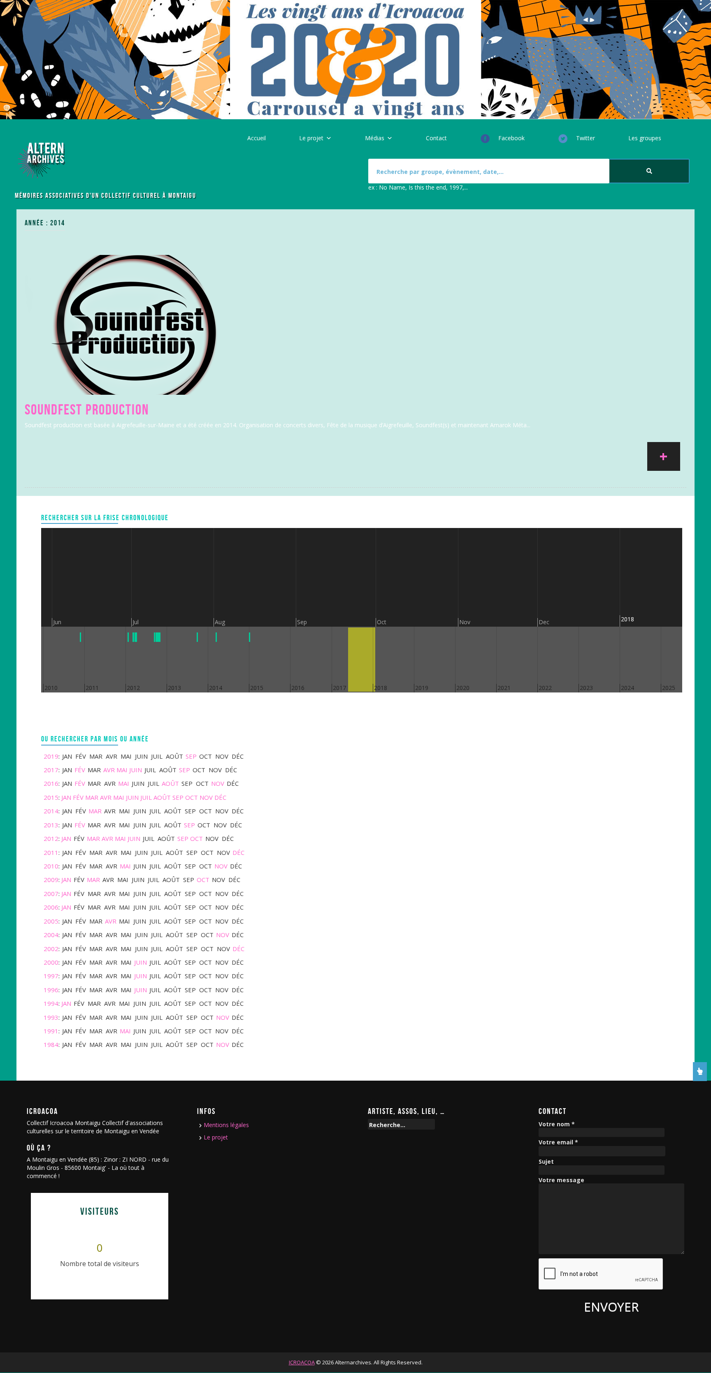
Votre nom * (557, 1124)
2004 (51, 935)
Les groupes (644, 138)
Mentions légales (226, 1125)
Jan (66, 797)
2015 (51, 797)
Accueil (256, 138)
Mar (91, 797)
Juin (135, 770)
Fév (79, 770)
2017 (51, 770)
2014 (51, 811)
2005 (51, 921)
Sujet (546, 1161)
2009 (51, 879)
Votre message (561, 1180)
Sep (191, 756)
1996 (51, 990)
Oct (191, 797)
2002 (51, 949)
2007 (51, 893)
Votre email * (558, 1142)
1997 (51, 976)
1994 (51, 1003)
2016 (51, 783)
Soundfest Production (87, 409)
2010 (51, 866)
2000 (51, 962)
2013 (51, 825)
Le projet (311, 138)
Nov (217, 783)
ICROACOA (302, 1362)
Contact (436, 138)
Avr (109, 770)
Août (170, 783)
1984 (51, 1044)
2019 (51, 756)
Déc (220, 797)
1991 (51, 1031)
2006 (51, 907)
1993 (51, 1017)
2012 (51, 838)
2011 (51, 852)
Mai (122, 770)
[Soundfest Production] (136, 324)
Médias (374, 138)
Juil (146, 797)
